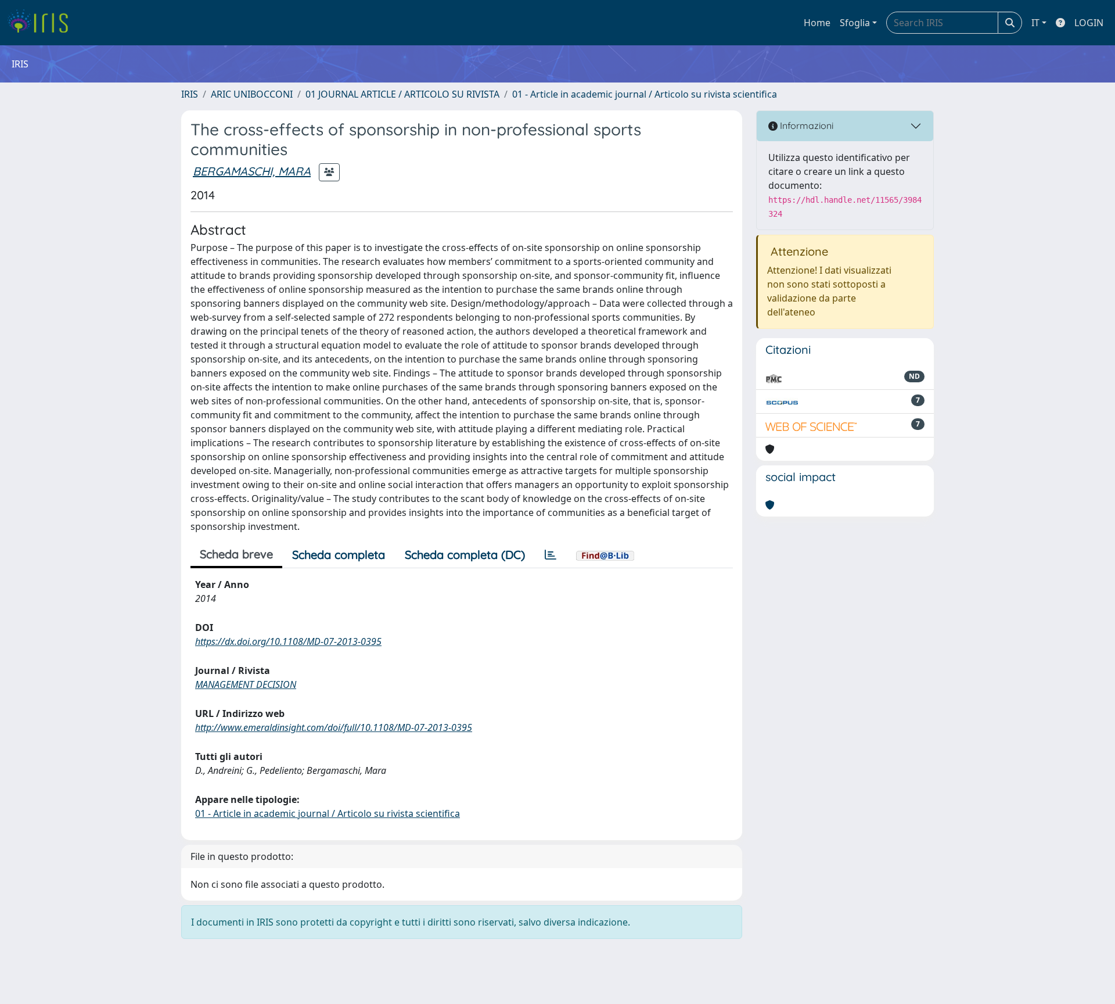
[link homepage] (42, 22)
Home (817, 22)
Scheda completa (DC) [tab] (465, 554)
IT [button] (1035, 22)
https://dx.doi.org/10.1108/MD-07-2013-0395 (288, 641)
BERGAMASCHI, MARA (252, 171)
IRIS (189, 94)
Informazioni (805, 125)
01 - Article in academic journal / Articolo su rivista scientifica (644, 94)
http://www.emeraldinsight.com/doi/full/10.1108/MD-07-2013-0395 (333, 727)
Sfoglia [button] (855, 22)
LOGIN (1088, 22)
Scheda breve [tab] (236, 554)
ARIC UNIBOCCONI (252, 94)
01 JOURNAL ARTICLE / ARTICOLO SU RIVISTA (402, 94)
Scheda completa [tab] (338, 554)
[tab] (550, 555)
